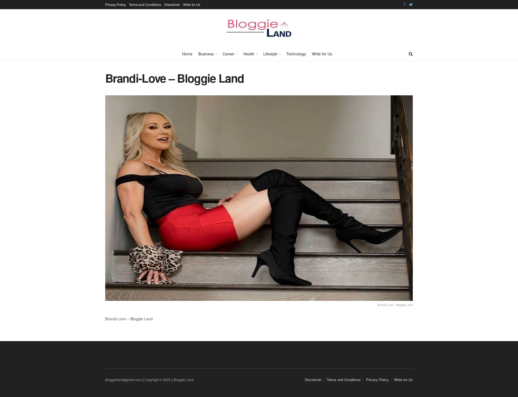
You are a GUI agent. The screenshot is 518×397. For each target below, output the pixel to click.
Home (187, 53)
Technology (296, 53)
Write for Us (191, 4)
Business (206, 53)
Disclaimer (172, 4)
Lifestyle (270, 53)
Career (228, 53)
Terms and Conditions (145, 4)
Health (248, 53)
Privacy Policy (115, 4)
